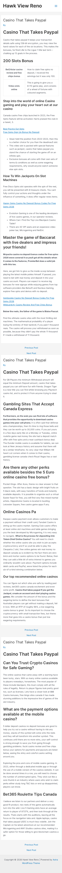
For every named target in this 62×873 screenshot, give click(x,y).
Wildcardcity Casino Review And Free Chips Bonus (27, 305)
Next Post (31, 353)
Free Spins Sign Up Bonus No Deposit (21, 132)
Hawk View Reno (22, 6)
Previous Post (31, 348)
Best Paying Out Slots (13, 129)
